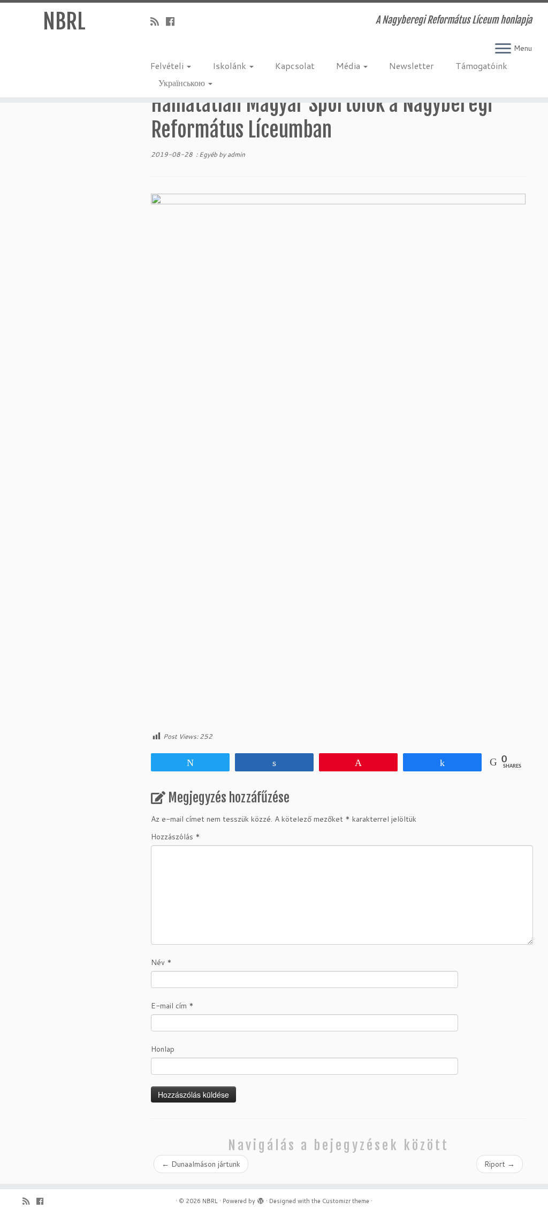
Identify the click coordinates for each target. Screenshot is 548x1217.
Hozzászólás (175, 836)
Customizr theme (345, 1201)
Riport (499, 1164)
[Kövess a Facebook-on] (173, 21)
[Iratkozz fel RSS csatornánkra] (158, 21)
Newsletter (411, 65)
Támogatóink (481, 65)
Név (161, 962)
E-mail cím (172, 1005)
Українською (182, 82)
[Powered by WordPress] (260, 1199)
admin (236, 154)
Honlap (162, 1049)
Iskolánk (230, 65)
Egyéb (209, 154)
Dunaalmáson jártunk (201, 1164)
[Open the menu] (503, 49)
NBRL (64, 21)
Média (349, 65)
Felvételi (168, 65)
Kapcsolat (295, 65)
